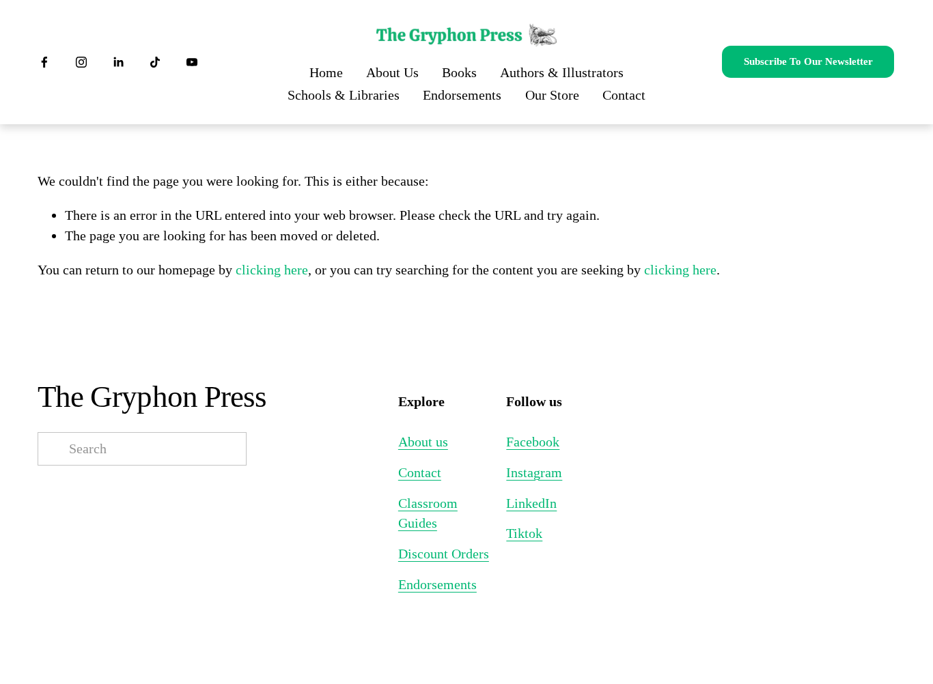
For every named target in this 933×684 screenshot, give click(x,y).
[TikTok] (155, 62)
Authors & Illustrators (562, 72)
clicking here (272, 269)
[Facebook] (44, 62)
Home (326, 72)
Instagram (534, 472)
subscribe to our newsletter (808, 61)
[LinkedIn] (118, 62)
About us (423, 441)
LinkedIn (531, 503)
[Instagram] (81, 62)
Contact (623, 94)
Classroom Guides (428, 513)
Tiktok (524, 533)
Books (459, 72)
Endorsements (462, 94)
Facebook (532, 441)
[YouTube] (192, 62)
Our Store (552, 94)
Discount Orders (443, 553)
